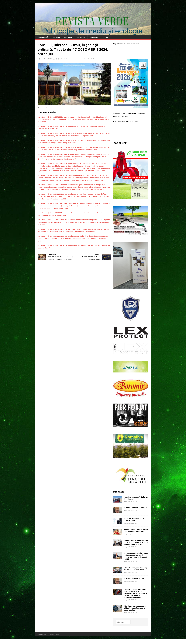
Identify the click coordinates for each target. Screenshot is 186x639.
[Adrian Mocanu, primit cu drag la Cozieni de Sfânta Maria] (117, 572)
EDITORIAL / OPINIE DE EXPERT (135, 508)
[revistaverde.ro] (93, 34)
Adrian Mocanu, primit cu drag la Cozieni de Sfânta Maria (135, 569)
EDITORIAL (68, 37)
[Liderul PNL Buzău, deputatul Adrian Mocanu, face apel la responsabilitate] (117, 610)
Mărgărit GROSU (60, 59)
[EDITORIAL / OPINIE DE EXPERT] (117, 512)
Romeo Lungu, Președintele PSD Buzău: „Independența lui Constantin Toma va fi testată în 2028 (136, 556)
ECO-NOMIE (81, 37)
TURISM (105, 37)
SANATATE (94, 37)
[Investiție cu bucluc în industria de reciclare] (117, 501)
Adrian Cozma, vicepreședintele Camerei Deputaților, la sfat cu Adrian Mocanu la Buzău (136, 542)
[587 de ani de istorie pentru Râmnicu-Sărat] (117, 523)
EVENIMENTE (118, 492)
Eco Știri (56, 37)
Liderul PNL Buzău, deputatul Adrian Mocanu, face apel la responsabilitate (135, 608)
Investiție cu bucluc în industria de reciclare (136, 498)
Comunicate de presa (76, 59)
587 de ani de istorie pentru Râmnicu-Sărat (134, 520)
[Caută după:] (123, 622)
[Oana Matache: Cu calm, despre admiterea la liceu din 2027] (117, 534)
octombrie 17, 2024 (46, 59)
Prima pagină (42, 37)
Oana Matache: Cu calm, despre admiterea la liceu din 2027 (136, 530)
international (87, 59)
